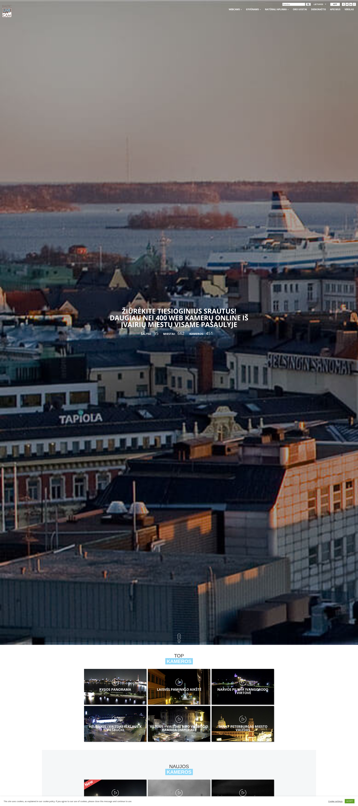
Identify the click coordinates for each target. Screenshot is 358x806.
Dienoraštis (318, 9)
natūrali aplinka (276, 9)
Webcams (234, 9)
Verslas (349, 9)
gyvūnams (252, 9)
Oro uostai (300, 9)
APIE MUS (335, 9)
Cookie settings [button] (335, 801)
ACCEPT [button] (349, 801)
